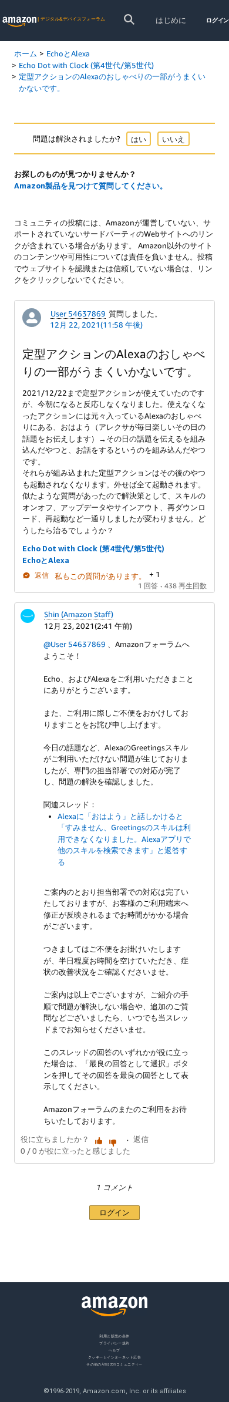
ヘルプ (114, 1349)
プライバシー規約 (114, 1342)
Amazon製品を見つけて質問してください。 (90, 185)
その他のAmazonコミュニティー (114, 1363)
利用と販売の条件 (114, 1336)
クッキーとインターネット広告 (114, 1356)
